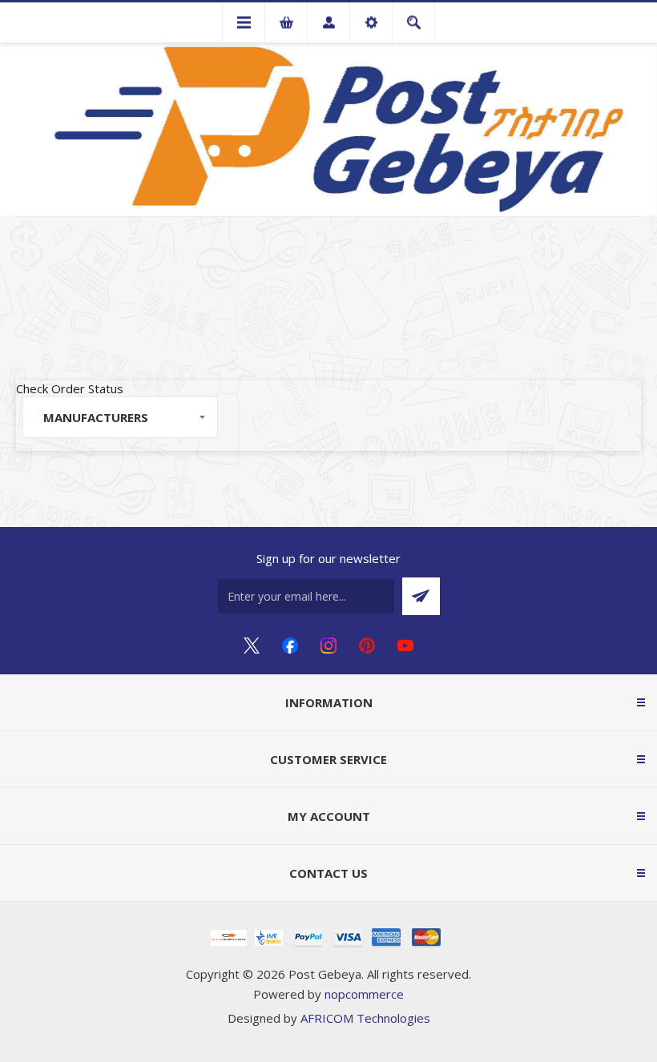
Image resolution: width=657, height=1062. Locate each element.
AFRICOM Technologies (365, 1018)
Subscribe (421, 596)
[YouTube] (405, 645)
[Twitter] (251, 645)
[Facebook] (290, 645)
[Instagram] (328, 645)
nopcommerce (364, 994)
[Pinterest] (367, 645)
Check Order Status (69, 388)
